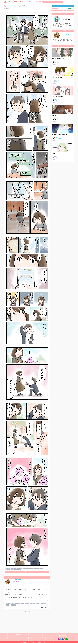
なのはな (32, 6)
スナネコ (57, 81)
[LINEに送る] (71, 8)
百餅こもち (57, 156)
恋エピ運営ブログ (31, 640)
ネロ (57, 157)
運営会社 (29, 634)
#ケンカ (24, 568)
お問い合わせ (42, 634)
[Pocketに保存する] (65, 639)
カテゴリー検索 (37, 1)
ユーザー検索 (6, 637)
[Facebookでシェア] (69, 8)
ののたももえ (57, 80)
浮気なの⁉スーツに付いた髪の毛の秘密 (58, 58)
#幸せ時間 (38, 603)
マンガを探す (15, 1)
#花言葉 (7, 568)
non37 (57, 119)
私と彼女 (53, 153)
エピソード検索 (6, 638)
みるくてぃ (58, 62)
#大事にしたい (43, 603)
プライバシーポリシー (31, 637)
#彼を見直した (41, 568)
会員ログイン (18, 636)
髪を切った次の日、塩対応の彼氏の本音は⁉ (59, 134)
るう (56, 137)
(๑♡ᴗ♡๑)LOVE (58, 138)
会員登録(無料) (18, 634)
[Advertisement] (15, 621)
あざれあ (56, 118)
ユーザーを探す (21, 1)
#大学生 (22, 603)
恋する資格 (54, 115)
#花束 (10, 568)
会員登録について (43, 637)
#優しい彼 (36, 568)
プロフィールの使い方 (43, 638)
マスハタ (56, 61)
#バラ (13, 568)
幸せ (13, 581)
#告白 (27, 568)
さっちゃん (58, 100)
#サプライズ (31, 568)
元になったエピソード (62, 5)
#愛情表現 (12, 569)
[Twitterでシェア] (68, 8)
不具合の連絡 (42, 636)
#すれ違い (20, 568)
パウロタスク (15, 5)
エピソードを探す (29, 1)
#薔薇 (16, 568)
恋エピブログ (30, 638)
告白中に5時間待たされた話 (57, 77)
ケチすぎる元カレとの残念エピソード (58, 96)
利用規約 (29, 636)
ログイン (72, 1)
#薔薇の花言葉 (8, 603)
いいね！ (55, 8)
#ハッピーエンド (18, 569)
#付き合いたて (8, 569)
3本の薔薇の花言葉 (17, 579)
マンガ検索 (6, 634)
